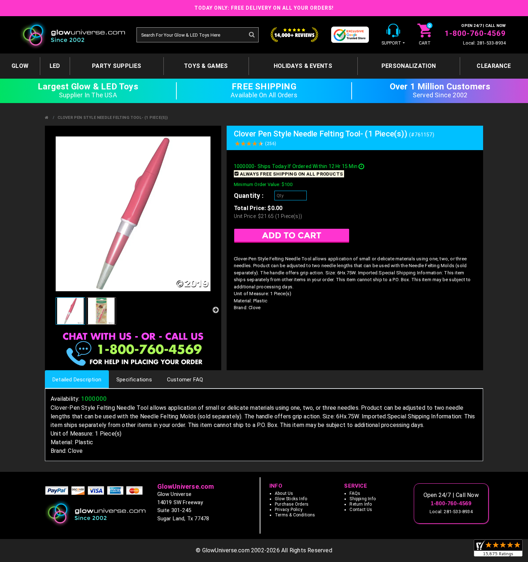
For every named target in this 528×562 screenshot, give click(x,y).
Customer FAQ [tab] (185, 379)
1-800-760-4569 (475, 33)
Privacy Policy (288, 509)
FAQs (354, 493)
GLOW (19, 65)
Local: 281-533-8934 (484, 43)
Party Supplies (116, 65)
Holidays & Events (303, 65)
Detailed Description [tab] (76, 379)
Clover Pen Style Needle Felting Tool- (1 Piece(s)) (112, 117)
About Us (284, 493)
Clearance (494, 65)
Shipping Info (362, 498)
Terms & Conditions (295, 514)
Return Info (360, 504)
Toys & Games (206, 65)
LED (55, 65)
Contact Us (360, 509)
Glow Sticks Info (291, 498)
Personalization (408, 65)
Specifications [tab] (134, 379)
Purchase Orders (292, 504)
